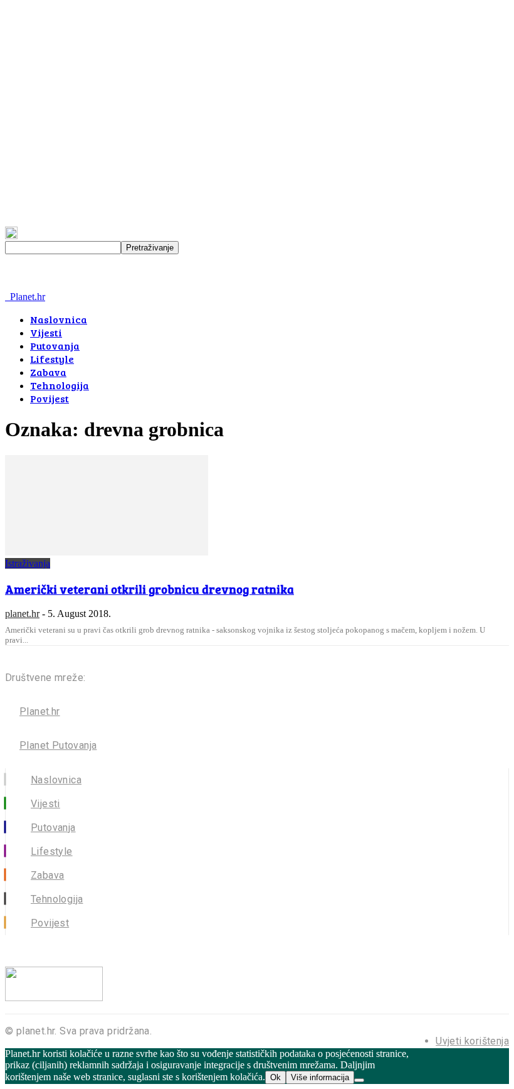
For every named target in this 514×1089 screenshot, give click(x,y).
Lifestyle (52, 358)
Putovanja (55, 345)
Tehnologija (59, 385)
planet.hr (22, 613)
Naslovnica (58, 319)
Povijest (49, 398)
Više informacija (320, 1077)
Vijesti (46, 332)
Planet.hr (39, 711)
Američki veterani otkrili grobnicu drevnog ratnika (149, 589)
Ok (275, 1077)
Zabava (48, 371)
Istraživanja (27, 563)
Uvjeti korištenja (472, 1041)
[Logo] (6, 296)
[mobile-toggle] (22, 285)
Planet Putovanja (58, 745)
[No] (359, 1080)
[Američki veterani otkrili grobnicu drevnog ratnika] (106, 552)
